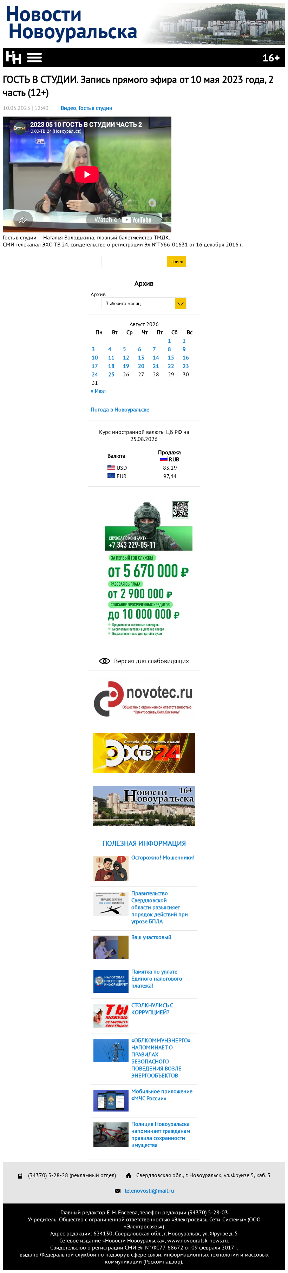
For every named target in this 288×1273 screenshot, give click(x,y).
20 (141, 365)
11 (111, 357)
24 (95, 374)
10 (95, 357)
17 (95, 365)
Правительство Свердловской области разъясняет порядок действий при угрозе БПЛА (159, 907)
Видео (68, 107)
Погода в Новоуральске (120, 409)
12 (126, 357)
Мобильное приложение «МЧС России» (161, 1095)
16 (186, 357)
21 (156, 365)
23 (186, 365)
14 (156, 357)
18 (111, 365)
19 (126, 365)
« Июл (98, 390)
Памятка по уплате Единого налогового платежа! (156, 978)
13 (141, 357)
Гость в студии (95, 107)
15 (171, 357)
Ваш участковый (151, 937)
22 (171, 365)
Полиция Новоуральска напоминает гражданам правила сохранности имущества (160, 1134)
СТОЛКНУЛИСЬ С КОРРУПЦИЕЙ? (152, 1009)
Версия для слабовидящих (150, 661)
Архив (98, 294)
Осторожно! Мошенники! (163, 857)
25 (111, 374)
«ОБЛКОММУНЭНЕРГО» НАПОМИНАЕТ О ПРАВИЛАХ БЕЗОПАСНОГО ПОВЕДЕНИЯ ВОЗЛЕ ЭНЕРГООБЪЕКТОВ (161, 1058)
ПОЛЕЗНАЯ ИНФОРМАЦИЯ (144, 843)
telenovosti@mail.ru (149, 1190)
